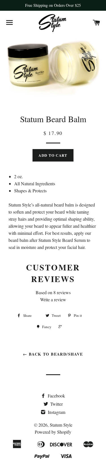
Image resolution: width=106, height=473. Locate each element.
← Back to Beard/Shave (53, 354)
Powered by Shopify (53, 432)
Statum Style (61, 425)
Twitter (56, 404)
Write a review (53, 299)
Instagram (56, 412)
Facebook (56, 396)
